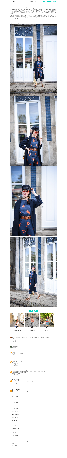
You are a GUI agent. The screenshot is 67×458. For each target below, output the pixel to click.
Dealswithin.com (15, 363)
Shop (36, 1)
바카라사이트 (14, 402)
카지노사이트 (14, 396)
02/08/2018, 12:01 (15, 366)
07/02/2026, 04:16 (15, 432)
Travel (31, 1)
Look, (15, 328)
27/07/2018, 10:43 (15, 356)
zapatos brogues (37, 22)
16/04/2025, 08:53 (15, 417)
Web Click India (15, 389)
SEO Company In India (30, 391)
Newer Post (12, 447)
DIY (27, 1)
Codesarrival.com (15, 364)
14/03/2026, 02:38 (15, 443)
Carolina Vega (15, 379)
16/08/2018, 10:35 (15, 375)
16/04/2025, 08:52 (15, 399)
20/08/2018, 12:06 (15, 386)
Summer (19, 328)
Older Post (55, 447)
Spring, (17, 328)
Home (22, 1)
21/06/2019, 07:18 (15, 393)
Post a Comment (14, 445)
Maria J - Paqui (15, 335)
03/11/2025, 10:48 (15, 425)
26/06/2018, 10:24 (15, 341)
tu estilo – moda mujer (16, 373)
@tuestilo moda (15, 374)
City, (14, 328)
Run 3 (41, 429)
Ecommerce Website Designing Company (19, 391)
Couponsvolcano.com (16, 365)
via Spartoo (50, 308)
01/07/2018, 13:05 (15, 347)
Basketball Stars (36, 441)
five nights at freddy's (44, 423)
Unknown (14, 351)
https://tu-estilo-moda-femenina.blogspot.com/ (21, 370)
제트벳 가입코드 (15, 414)
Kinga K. (14, 344)
